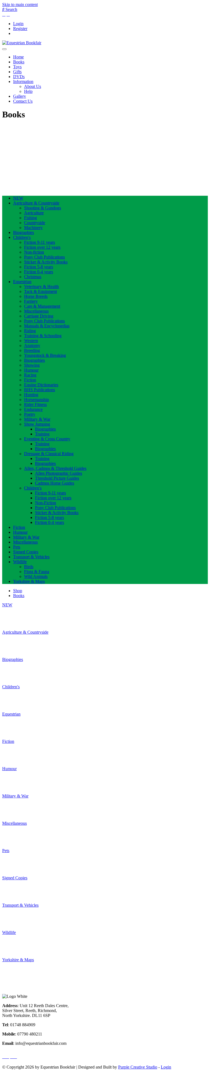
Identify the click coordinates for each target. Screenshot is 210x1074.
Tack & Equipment (40, 291)
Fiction (30, 380)
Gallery (19, 96)
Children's (22, 237)
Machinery (33, 227)
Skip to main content (20, 4)
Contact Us (23, 101)
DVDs (19, 76)
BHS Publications (39, 389)
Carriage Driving (38, 316)
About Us (32, 86)
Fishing (30, 217)
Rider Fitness (35, 404)
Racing (30, 375)
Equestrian (22, 281)
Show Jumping (37, 424)
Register (20, 28)
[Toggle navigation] (4, 49)
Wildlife (20, 561)
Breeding (32, 350)
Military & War (37, 419)
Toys (17, 66)
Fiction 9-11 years (39, 242)
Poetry (29, 414)
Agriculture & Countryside (36, 203)
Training (42, 434)
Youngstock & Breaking (45, 355)
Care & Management (42, 306)
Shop (17, 590)
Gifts (17, 71)
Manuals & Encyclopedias (46, 326)
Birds (28, 566)
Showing (32, 365)
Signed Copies (25, 552)
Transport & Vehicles (31, 556)
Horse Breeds (36, 296)
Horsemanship (36, 399)
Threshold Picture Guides (57, 478)
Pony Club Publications (44, 257)
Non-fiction (34, 252)
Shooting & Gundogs (42, 208)
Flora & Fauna (36, 571)
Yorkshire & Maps (29, 581)
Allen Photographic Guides (58, 473)
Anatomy (32, 345)
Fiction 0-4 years (38, 271)
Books (18, 62)
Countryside (34, 222)
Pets (16, 547)
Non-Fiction (45, 502)
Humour (31, 370)
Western (31, 340)
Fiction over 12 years (42, 247)
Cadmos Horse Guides (54, 483)
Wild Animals (36, 576)
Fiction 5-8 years (38, 267)
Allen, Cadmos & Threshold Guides (55, 468)
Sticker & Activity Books (46, 262)
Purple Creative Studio (137, 1067)
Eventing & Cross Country (47, 439)
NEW (18, 198)
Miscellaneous (36, 311)
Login (18, 23)
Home (18, 57)
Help (28, 91)
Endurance (33, 409)
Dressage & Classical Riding (49, 453)
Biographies (23, 232)
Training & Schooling (43, 335)
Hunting (31, 394)
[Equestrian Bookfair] (21, 42)
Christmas (32, 276)
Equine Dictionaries (41, 384)
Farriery (31, 301)
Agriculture (34, 212)
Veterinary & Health (41, 286)
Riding (30, 330)
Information (23, 81)
